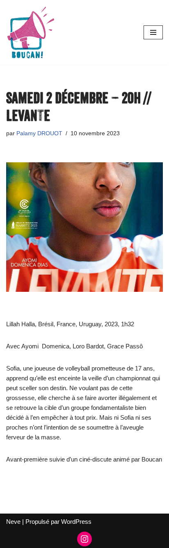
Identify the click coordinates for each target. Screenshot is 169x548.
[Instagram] (84, 539)
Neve (13, 521)
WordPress (76, 521)
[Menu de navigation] (153, 32)
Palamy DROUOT (39, 133)
